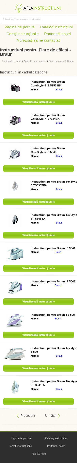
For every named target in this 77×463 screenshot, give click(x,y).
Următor (50, 415)
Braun (59, 89)
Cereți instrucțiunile (23, 34)
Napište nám (38, 453)
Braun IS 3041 (53, 248)
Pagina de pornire (20, 27)
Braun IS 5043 (53, 281)
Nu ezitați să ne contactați (38, 40)
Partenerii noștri (57, 34)
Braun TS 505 (53, 314)
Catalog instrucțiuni (56, 27)
